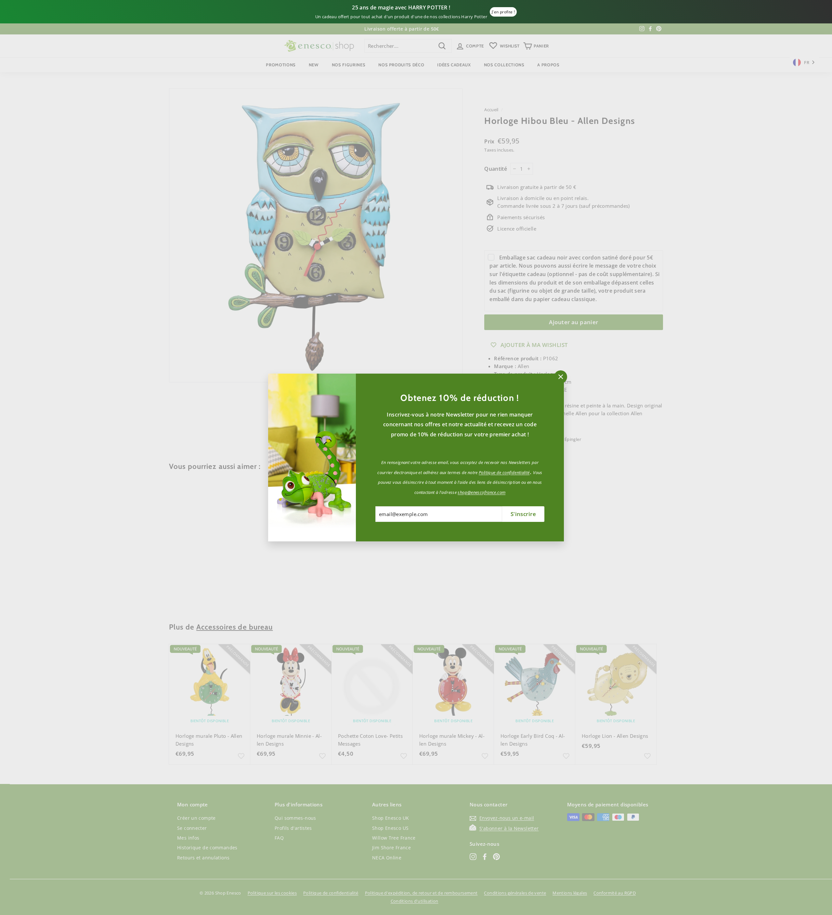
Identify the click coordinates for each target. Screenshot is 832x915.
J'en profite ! (503, 12)
